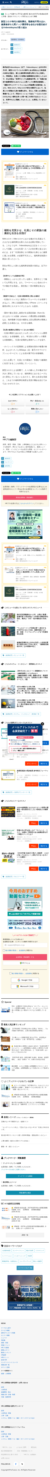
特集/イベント (5, 1345)
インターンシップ (19, 1256)
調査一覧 (25, 1235)
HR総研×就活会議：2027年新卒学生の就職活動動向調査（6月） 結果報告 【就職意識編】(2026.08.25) (30, 1210)
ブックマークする (26, 152)
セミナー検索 (5, 1335)
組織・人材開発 (6, 1373)
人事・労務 (4, 1415)
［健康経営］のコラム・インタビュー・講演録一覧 (22, 714)
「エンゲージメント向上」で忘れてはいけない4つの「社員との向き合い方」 (25, 1128)
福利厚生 (17, 52)
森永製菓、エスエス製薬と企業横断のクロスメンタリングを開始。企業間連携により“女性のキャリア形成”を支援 (30, 1068)
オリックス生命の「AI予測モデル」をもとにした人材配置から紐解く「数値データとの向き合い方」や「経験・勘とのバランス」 (30, 1087)
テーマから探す (6, 1328)
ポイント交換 (5, 1367)
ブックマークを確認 (25, 1176)
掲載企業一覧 (5, 1365)
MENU (7, 2)
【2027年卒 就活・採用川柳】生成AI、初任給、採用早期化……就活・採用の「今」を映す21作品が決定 (30, 1058)
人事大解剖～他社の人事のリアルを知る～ (15, 1141)
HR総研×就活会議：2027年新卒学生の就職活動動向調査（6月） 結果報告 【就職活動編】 (30, 1096)
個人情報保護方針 (6, 1451)
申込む (33, 823)
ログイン (37, 2)
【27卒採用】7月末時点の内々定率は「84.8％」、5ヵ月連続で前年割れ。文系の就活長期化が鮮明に (30, 1030)
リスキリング (40, 1250)
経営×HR (4, 1360)
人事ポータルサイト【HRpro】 (11, 7)
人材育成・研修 (6, 1413)
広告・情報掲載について (24, 1451)
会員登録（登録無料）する (25, 957)
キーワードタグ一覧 (25, 1268)
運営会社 (34, 1447)
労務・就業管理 (6, 1397)
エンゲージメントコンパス (9, 1362)
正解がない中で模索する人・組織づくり (14, 1121)
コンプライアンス (25, 1261)
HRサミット (5, 1357)
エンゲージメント (18, 1250)
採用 (2, 1387)
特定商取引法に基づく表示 (9, 1454)
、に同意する (19, 950)
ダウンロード (32, 763)
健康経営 (17, 45)
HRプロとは (26, 963)
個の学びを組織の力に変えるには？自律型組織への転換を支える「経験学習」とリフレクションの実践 (30, 1103)
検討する (44, 743)
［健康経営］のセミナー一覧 (14, 876)
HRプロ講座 (5, 1347)
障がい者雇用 (37, 1261)
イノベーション (7, 1256)
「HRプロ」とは (6, 1447)
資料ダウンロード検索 (8, 1333)
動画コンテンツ (6, 1352)
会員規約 (22, 950)
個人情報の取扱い (11, 950)
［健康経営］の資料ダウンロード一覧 (17, 792)
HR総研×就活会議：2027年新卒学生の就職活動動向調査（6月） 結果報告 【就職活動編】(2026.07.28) (30, 1219)
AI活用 (30, 1256)
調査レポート (5, 1350)
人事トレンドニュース (30, 7)
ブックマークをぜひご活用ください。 (14, 1169)
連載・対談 (4, 1343)
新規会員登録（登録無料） (25, 497)
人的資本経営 (6, 1250)
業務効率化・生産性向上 (9, 1261)
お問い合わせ (5, 1458)
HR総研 (3, 1355)
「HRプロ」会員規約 (29, 1454)
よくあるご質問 (21, 1447)
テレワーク (17, 48)
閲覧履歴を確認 (25, 1193)
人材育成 (4, 1389)
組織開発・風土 (6, 1392)
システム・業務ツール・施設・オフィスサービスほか (18, 1418)
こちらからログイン (26, 503)
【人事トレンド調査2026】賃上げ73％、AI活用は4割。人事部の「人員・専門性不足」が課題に (29, 1038)
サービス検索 (5, 1330)
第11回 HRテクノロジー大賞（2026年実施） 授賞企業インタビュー (24, 1135)
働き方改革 (29, 1250)
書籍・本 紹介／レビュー (10, 1146)
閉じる (42, 724)
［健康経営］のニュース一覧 (14, 655)
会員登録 (44, 2)
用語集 (3, 1340)
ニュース (4, 1338)
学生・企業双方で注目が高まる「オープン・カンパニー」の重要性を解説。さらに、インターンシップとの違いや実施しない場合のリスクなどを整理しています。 (30, 1009)
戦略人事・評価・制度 (8, 1394)
